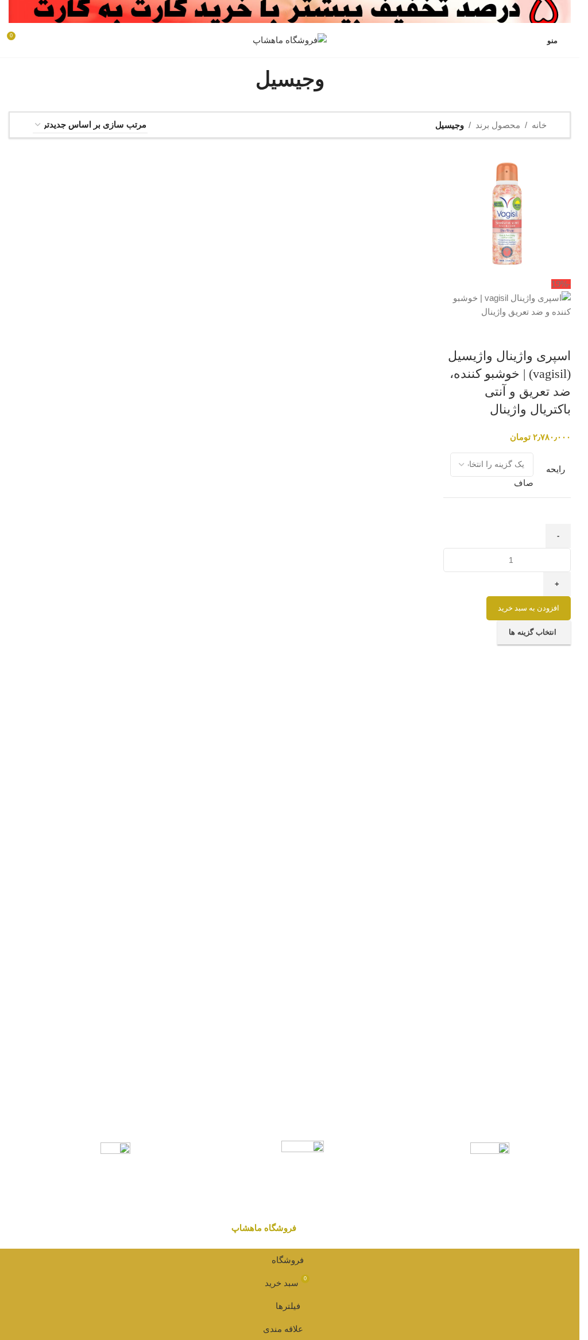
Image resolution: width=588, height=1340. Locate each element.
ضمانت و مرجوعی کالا (527, 965)
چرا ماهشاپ (544, 1035)
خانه (539, 125)
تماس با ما (547, 1016)
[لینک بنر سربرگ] (289, 11)
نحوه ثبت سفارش (535, 909)
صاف (523, 483)
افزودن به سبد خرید (528, 608)
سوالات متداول (539, 1054)
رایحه (555, 469)
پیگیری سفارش (539, 946)
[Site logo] (290, 39)
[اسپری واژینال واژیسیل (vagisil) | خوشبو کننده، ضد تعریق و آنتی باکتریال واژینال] (507, 213)
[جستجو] (531, 40)
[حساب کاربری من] (37, 40)
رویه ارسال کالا (539, 927)
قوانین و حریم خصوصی (525, 1072)
